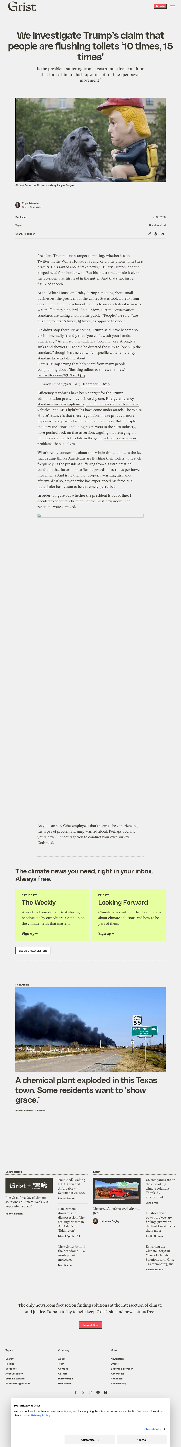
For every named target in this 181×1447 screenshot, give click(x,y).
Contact (63, 1368)
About (61, 1358)
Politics (9, 1363)
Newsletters (117, 1358)
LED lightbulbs (72, 410)
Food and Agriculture (17, 1383)
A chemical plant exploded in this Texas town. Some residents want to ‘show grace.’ (86, 1089)
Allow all (142, 1439)
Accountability (14, 1373)
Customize (88, 1439)
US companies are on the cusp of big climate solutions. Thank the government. (160, 1188)
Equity (41, 1110)
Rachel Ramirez (24, 1110)
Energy (9, 1358)
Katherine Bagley (110, 1221)
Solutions (11, 1368)
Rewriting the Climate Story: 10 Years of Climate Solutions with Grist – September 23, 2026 (160, 1255)
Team (61, 1363)
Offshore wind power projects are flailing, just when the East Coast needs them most (160, 1221)
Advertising (117, 1373)
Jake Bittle (152, 1202)
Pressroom (64, 1383)
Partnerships (65, 1378)
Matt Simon (65, 1265)
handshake (46, 487)
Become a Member (122, 1368)
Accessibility (118, 1383)
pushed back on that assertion (70, 433)
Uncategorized (157, 224)
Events (115, 1363)
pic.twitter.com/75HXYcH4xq (61, 375)
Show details (152, 1429)
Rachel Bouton (14, 1213)
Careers (62, 1373)
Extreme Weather (15, 1378)
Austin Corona (154, 1235)
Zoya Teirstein (30, 203)
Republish (116, 1378)
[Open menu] (172, 6)
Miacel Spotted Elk (69, 1235)
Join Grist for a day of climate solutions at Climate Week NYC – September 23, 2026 (28, 1202)
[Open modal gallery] (90, 666)
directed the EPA (101, 347)
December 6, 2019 (95, 384)
